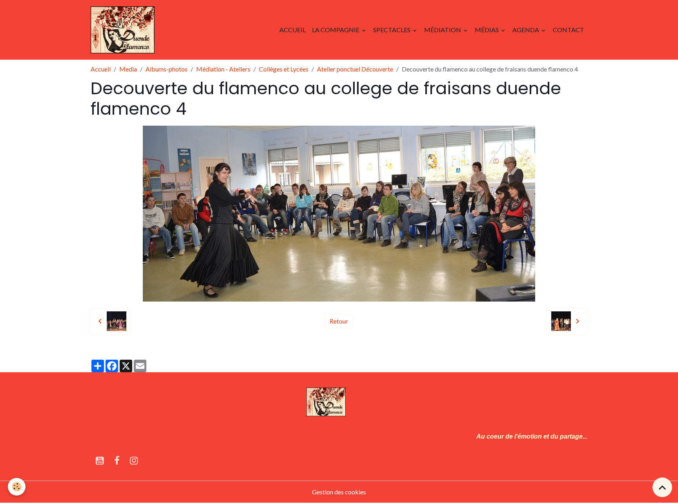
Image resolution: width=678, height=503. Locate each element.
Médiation (443, 29)
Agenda (526, 29)
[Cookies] (17, 487)
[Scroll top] (662, 487)
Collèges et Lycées (283, 69)
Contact (568, 29)
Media (128, 69)
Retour (339, 321)
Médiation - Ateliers (223, 69)
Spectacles (392, 29)
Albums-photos (167, 69)
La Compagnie (336, 29)
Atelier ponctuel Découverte (355, 69)
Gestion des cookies (339, 492)
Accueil (292, 29)
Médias (487, 29)
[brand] (124, 29)
